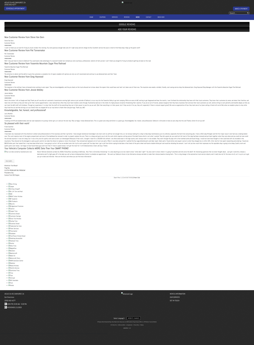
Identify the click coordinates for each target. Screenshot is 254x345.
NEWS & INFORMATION (177, 294)
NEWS (138, 17)
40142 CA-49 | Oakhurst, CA (14, 2)
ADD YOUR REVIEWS (127, 29)
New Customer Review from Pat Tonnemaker (24, 50)
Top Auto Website (153, 321)
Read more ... (9, 161)
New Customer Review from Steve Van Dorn (24, 37)
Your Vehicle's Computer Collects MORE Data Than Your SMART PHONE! (36, 148)
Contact (148, 17)
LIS (130, 328)
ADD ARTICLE (125, 328)
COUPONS (102, 17)
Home (91, 17)
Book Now (161, 17)
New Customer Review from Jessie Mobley (23, 89)
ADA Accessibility (121, 325)
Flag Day (7, 168)
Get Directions (9, 297)
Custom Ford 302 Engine (11, 175)
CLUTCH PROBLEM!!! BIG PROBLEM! (14, 170)
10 (133, 178)
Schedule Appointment (15, 8)
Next (135, 178)
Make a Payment (241, 8)
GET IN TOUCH (174, 300)
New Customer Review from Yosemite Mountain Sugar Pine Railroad (35, 63)
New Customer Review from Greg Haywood (23, 76)
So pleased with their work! (16, 123)
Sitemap (142, 325)
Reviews (126, 17)
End (139, 178)
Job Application (129, 325)
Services (115, 17)
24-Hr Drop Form (114, 325)
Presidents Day (8, 173)
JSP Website (146, 321)
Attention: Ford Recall (11, 166)
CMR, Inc (141, 321)
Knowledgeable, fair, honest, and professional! (25, 110)
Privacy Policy (136, 325)
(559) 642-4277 (10, 4)
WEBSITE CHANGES (133, 318)
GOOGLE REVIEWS (127, 24)
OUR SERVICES (175, 297)
